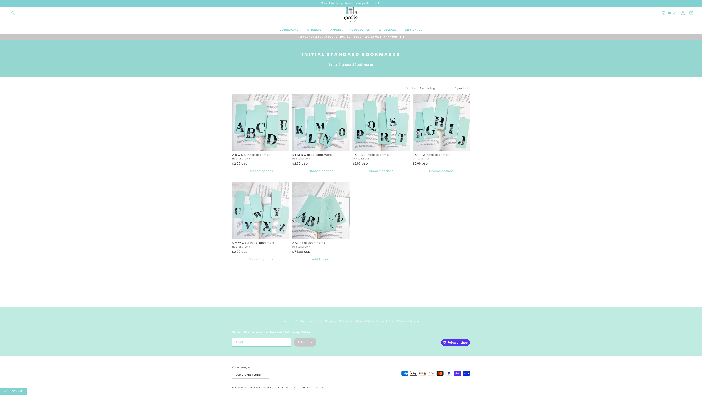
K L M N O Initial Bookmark (312, 155)
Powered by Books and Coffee (281, 387)
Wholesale (345, 321)
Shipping (330, 321)
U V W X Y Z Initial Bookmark (253, 243)
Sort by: (411, 88)
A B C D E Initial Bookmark (252, 155)
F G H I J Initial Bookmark (432, 155)
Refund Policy (385, 321)
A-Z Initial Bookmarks (308, 243)
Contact (301, 321)
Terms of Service (408, 321)
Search (287, 321)
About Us (315, 321)
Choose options (261, 171)
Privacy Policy (364, 321)
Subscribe (305, 342)
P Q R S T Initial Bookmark (372, 155)
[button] (13, 13)
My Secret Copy (251, 387)
